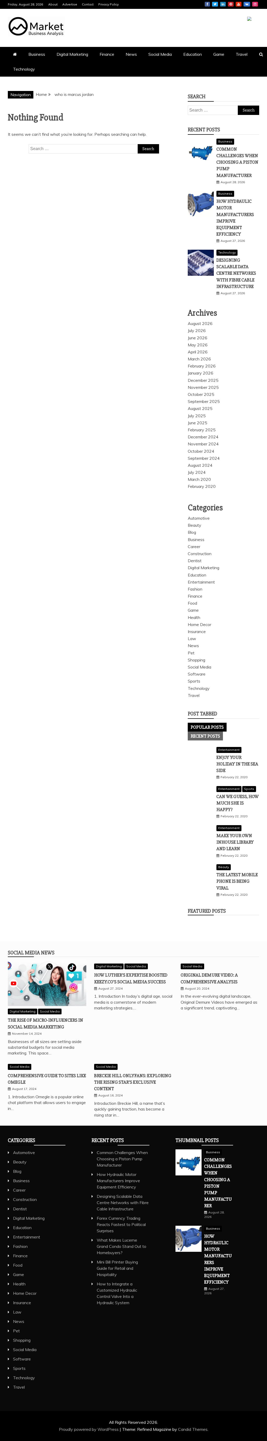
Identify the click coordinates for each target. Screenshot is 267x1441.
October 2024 (201, 451)
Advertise (69, 4)
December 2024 (203, 436)
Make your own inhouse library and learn (235, 842)
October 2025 (201, 394)
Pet (191, 652)
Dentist (195, 560)
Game (218, 54)
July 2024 (197, 472)
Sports (194, 681)
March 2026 (199, 358)
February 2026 (202, 366)
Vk (247, 4)
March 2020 (199, 479)
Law (192, 638)
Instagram (255, 4)
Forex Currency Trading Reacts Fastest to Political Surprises (121, 1224)
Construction (199, 553)
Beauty (194, 525)
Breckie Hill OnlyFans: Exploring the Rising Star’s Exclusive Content (132, 1082)
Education (192, 54)
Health (194, 617)
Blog (192, 532)
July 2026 (197, 330)
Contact (88, 4)
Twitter (215, 4)
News (131, 54)
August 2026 (200, 323)
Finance (107, 54)
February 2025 (202, 429)
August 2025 (200, 408)
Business (36, 54)
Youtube (238, 4)
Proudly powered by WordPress (89, 1429)
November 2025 (203, 387)
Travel (241, 54)
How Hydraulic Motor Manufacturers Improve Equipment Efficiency (118, 1180)
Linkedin (223, 4)
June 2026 (197, 337)
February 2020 (202, 486)
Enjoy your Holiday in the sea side (237, 764)
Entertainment (201, 582)
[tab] (207, 727)
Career (194, 546)
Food (192, 603)
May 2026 (198, 344)
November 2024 (203, 443)
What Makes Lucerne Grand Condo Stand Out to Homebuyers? (121, 1246)
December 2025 (203, 380)
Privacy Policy (108, 4)
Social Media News (31, 952)
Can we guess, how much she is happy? (237, 803)
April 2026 (198, 351)
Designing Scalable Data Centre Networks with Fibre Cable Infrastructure (236, 273)
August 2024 (200, 465)
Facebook (207, 4)
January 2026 (200, 373)
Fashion (195, 589)
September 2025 (204, 401)
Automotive (199, 518)
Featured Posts (207, 911)
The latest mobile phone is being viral (237, 881)
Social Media (160, 54)
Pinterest (231, 4)
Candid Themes (193, 1429)
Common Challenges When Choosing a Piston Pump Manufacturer (237, 162)
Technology (24, 69)
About (53, 4)
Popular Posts (207, 727)
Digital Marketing (72, 54)
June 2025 (197, 422)
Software (196, 674)
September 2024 (204, 458)
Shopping (196, 660)
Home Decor (199, 624)
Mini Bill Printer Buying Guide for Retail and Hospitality (117, 1268)
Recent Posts (205, 736)
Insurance (197, 631)
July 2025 (197, 415)
